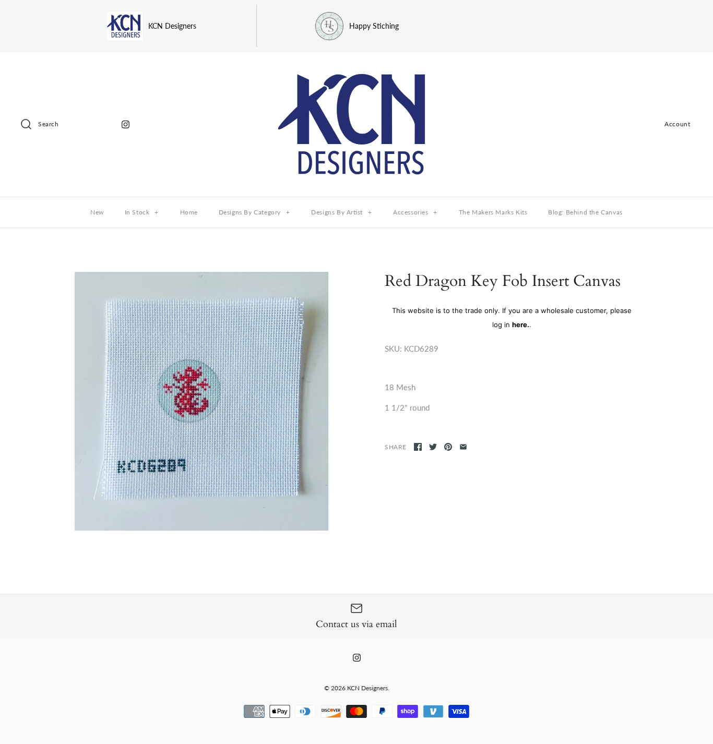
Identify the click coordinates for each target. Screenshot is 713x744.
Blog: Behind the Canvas (585, 212)
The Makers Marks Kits (493, 212)
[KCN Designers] (356, 69)
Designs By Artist (341, 212)
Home (189, 212)
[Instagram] (125, 124)
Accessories (415, 212)
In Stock (142, 212)
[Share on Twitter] (433, 447)
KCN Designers (367, 688)
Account (677, 124)
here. (520, 324)
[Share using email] (463, 447)
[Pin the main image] (448, 447)
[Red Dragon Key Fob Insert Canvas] (201, 401)
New (97, 212)
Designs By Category (254, 212)
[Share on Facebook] (418, 447)
